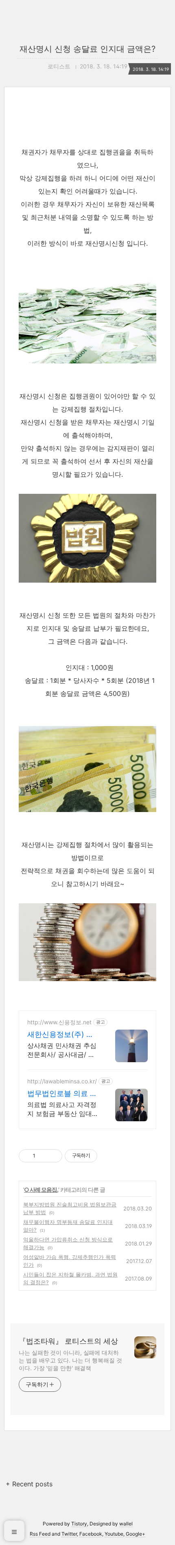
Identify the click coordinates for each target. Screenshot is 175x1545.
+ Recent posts (29, 1484)
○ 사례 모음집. (41, 1189)
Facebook (90, 1534)
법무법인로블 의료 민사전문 (62, 1093)
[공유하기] (43, 1156)
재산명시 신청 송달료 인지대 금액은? (87, 49)
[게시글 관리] (53, 1156)
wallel (126, 1524)
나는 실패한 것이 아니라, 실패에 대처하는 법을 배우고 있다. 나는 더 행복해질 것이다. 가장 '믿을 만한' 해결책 (70, 1360)
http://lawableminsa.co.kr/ (62, 1081)
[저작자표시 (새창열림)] (101, 1156)
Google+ (135, 1534)
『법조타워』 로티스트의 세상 (68, 1341)
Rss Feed (40, 1534)
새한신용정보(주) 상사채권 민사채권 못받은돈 (62, 1034)
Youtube (114, 1534)
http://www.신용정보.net (59, 1022)
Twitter (69, 1534)
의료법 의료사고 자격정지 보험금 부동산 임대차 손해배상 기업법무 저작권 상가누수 (62, 1109)
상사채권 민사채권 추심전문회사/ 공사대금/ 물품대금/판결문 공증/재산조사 (61, 1050)
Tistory (79, 1524)
